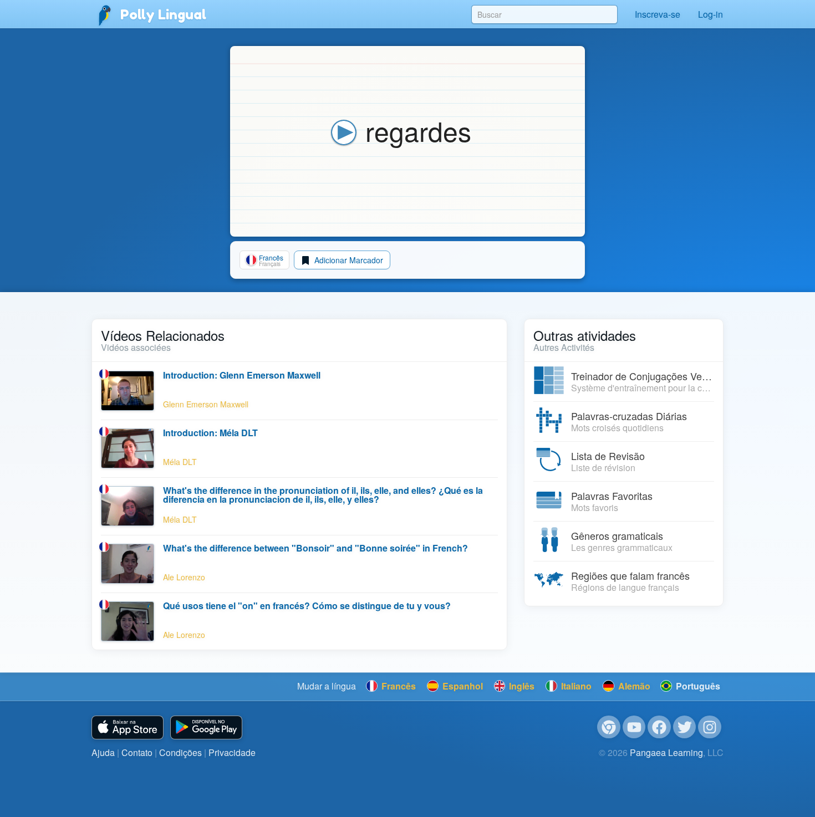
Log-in (710, 14)
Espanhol (461, 686)
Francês (397, 686)
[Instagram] (709, 727)
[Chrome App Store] (608, 727)
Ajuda (103, 752)
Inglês (520, 686)
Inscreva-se (657, 14)
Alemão (633, 686)
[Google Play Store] (206, 727)
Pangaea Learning (666, 752)
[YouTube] (634, 727)
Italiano (575, 686)
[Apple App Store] (127, 727)
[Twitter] (684, 727)
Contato (136, 752)
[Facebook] (659, 727)
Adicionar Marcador (347, 259)
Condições (180, 752)
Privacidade (232, 752)
